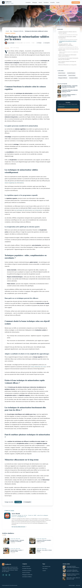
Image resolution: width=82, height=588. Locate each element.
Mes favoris (45, 568)
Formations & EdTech (62, 75)
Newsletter (76, 2)
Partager (39, 42)
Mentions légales (72, 585)
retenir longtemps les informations (14, 183)
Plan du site (78, 585)
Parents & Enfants (71, 75)
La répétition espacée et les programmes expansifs (68, 39)
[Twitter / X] (9, 575)
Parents (40, 2)
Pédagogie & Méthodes (10, 33)
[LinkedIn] (6, 575)
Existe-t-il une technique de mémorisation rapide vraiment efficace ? (67, 55)
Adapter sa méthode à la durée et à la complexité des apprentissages (68, 52)
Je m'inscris (68, 109)
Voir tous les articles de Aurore (18, 526)
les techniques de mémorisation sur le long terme (28, 210)
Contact (44, 570)
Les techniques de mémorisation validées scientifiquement (67, 37)
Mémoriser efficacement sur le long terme (67, 64)
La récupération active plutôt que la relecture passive (67, 42)
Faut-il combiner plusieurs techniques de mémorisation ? (67, 62)
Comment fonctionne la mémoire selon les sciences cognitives (67, 32)
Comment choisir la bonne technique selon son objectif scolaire (68, 49)
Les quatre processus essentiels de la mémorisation (68, 34)
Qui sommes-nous (46, 566)
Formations (46, 2)
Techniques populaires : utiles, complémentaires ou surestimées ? (65, 44)
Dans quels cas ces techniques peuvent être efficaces (68, 47)
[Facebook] (3, 575)
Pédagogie (34, 2)
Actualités (52, 2)
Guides (57, 2)
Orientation (28, 2)
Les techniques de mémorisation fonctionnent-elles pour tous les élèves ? (68, 59)
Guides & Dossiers (61, 73)
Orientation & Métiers (73, 77)
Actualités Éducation (71, 73)
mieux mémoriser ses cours (38, 366)
